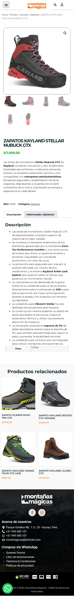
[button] (6, 5)
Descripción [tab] (13, 214)
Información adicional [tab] (40, 214)
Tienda (13, 14)
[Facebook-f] (32, 512)
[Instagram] (41, 512)
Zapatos (34, 14)
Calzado (23, 14)
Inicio (5, 14)
